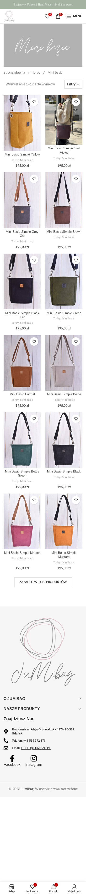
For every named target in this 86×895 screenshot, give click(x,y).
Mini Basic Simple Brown (64, 231)
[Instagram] (33, 758)
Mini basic (26, 160)
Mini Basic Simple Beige (64, 394)
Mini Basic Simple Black (64, 471)
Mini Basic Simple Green (64, 313)
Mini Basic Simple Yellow (22, 154)
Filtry (71, 84)
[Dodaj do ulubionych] (34, 102)
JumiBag (27, 789)
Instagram (33, 764)
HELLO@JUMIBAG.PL (36, 748)
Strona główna (15, 72)
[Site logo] (9, 16)
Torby (36, 72)
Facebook (12, 764)
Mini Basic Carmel (22, 394)
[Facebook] (12, 758)
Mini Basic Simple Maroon (22, 553)
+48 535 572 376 (34, 740)
